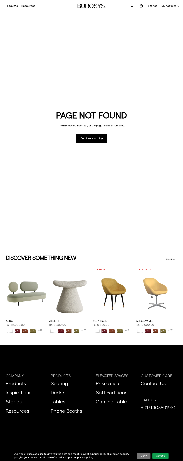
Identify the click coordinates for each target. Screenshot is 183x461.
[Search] (132, 6)
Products (16, 383)
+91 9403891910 (158, 407)
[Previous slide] (10, 292)
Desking (60, 392)
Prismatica (107, 383)
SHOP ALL (171, 259)
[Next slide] (43, 292)
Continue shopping (91, 138)
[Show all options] (40, 330)
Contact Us (153, 383)
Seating (59, 383)
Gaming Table (111, 401)
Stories (152, 5)
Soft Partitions (111, 392)
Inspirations (18, 392)
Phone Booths (66, 411)
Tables (58, 401)
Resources (17, 411)
